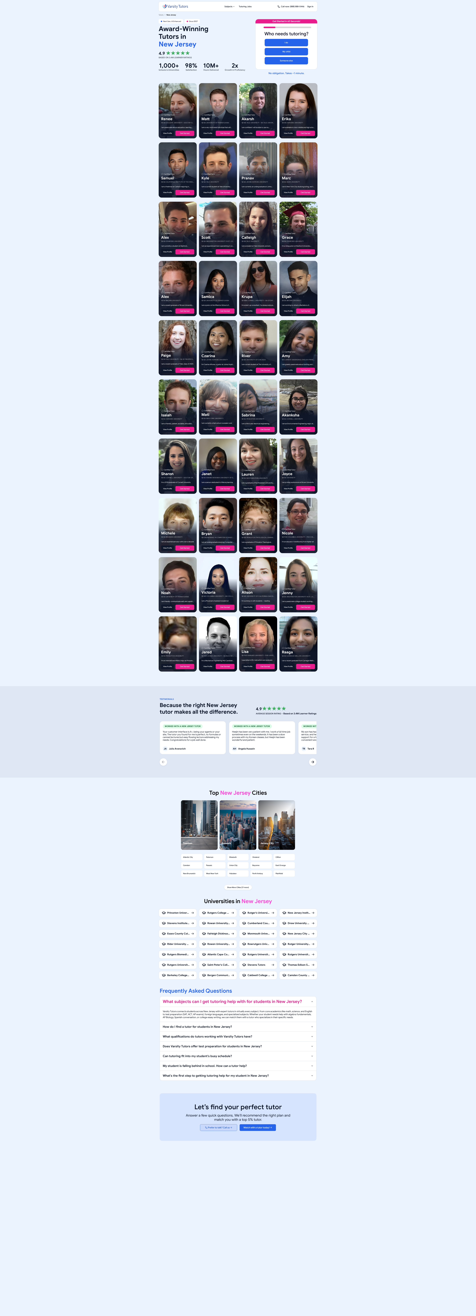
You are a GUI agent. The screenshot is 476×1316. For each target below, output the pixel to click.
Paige (166, 355)
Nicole (287, 533)
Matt (205, 119)
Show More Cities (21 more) (238, 887)
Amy (286, 356)
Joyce (287, 474)
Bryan (206, 534)
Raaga (287, 652)
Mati (205, 414)
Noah (165, 593)
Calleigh (249, 237)
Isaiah (166, 415)
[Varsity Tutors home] (175, 6)
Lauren (248, 474)
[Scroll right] (312, 762)
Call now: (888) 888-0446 (292, 6)
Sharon (167, 474)
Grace (287, 237)
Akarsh (248, 119)
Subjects (228, 6)
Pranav (248, 178)
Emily (166, 652)
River (246, 356)
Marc (286, 178)
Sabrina (248, 415)
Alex (165, 237)
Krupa (247, 297)
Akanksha (290, 415)
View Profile (167, 133)
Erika (286, 119)
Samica (207, 297)
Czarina (208, 356)
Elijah (286, 297)
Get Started (185, 133)
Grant (247, 534)
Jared (206, 652)
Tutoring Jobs (245, 6)
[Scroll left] (163, 762)
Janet (206, 474)
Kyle (205, 178)
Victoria (208, 592)
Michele (168, 533)
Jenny (287, 593)
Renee (166, 119)
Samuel (167, 178)
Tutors (161, 15)
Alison (247, 592)
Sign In (310, 6)
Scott (205, 237)
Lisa (245, 651)
